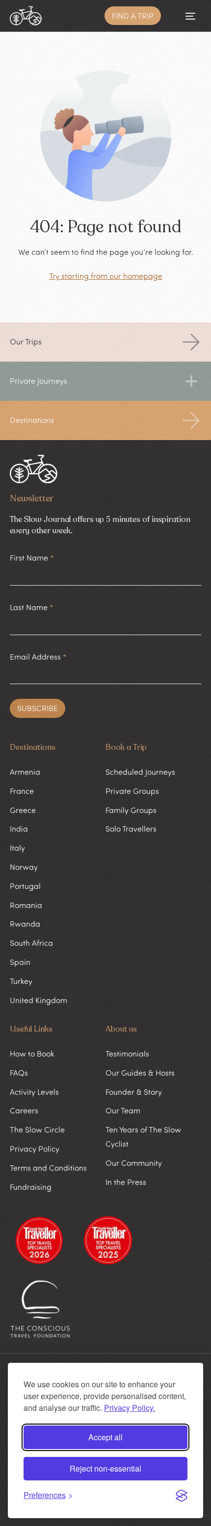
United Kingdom (38, 1000)
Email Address (38, 657)
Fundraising (31, 1187)
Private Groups (132, 791)
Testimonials (127, 1053)
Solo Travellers (131, 829)
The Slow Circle (37, 1129)
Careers (24, 1110)
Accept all (105, 1437)
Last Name (31, 607)
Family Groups (131, 810)
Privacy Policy (34, 1149)
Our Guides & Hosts (140, 1073)
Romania (26, 905)
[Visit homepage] (26, 15)
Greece (23, 810)
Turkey (21, 981)
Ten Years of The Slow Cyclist (143, 1137)
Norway (24, 867)
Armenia (25, 772)
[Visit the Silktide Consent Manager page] (181, 1495)
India (19, 829)
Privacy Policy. (129, 1407)
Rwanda (25, 924)
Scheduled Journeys (140, 772)
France (22, 791)
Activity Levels (34, 1092)
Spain (20, 962)
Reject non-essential (105, 1468)
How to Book (32, 1053)
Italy (17, 848)
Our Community (134, 1163)
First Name (31, 558)
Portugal (25, 886)
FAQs (19, 1073)
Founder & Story (134, 1092)
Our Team (123, 1110)
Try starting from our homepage (105, 276)
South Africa (31, 943)
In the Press (126, 1182)
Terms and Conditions (48, 1168)
